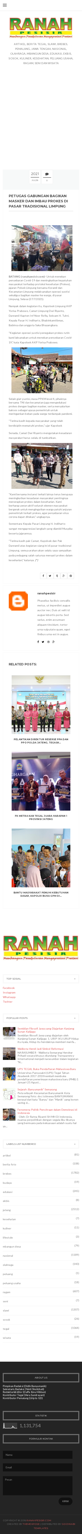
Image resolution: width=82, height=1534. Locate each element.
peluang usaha (12, 1283)
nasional (8, 1255)
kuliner (7, 1228)
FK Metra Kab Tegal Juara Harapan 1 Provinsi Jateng (41, 817)
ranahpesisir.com (39, 1520)
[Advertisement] (41, 117)
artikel (7, 1155)
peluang (8, 1274)
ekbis (6, 1200)
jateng (7, 1210)
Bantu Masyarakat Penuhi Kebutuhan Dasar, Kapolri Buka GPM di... (41, 894)
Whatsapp (9, 997)
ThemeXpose (31, 1524)
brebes (7, 1173)
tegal (6, 1328)
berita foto (9, 1164)
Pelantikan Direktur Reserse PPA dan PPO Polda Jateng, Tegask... (41, 741)
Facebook (9, 987)
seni (5, 1301)
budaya (7, 1182)
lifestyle (8, 1237)
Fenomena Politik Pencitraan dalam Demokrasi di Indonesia (47, 1111)
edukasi (7, 1191)
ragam (6, 1292)
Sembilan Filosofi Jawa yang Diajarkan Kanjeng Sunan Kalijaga (46, 1030)
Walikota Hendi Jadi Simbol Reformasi (41, 1048)
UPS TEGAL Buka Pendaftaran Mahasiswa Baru (47, 1069)
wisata (7, 1337)
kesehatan (9, 1219)
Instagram (9, 992)
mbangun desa (12, 1246)
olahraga (8, 1264)
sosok (6, 1319)
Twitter (7, 1001)
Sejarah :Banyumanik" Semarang (37, 1089)
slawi (6, 1310)
